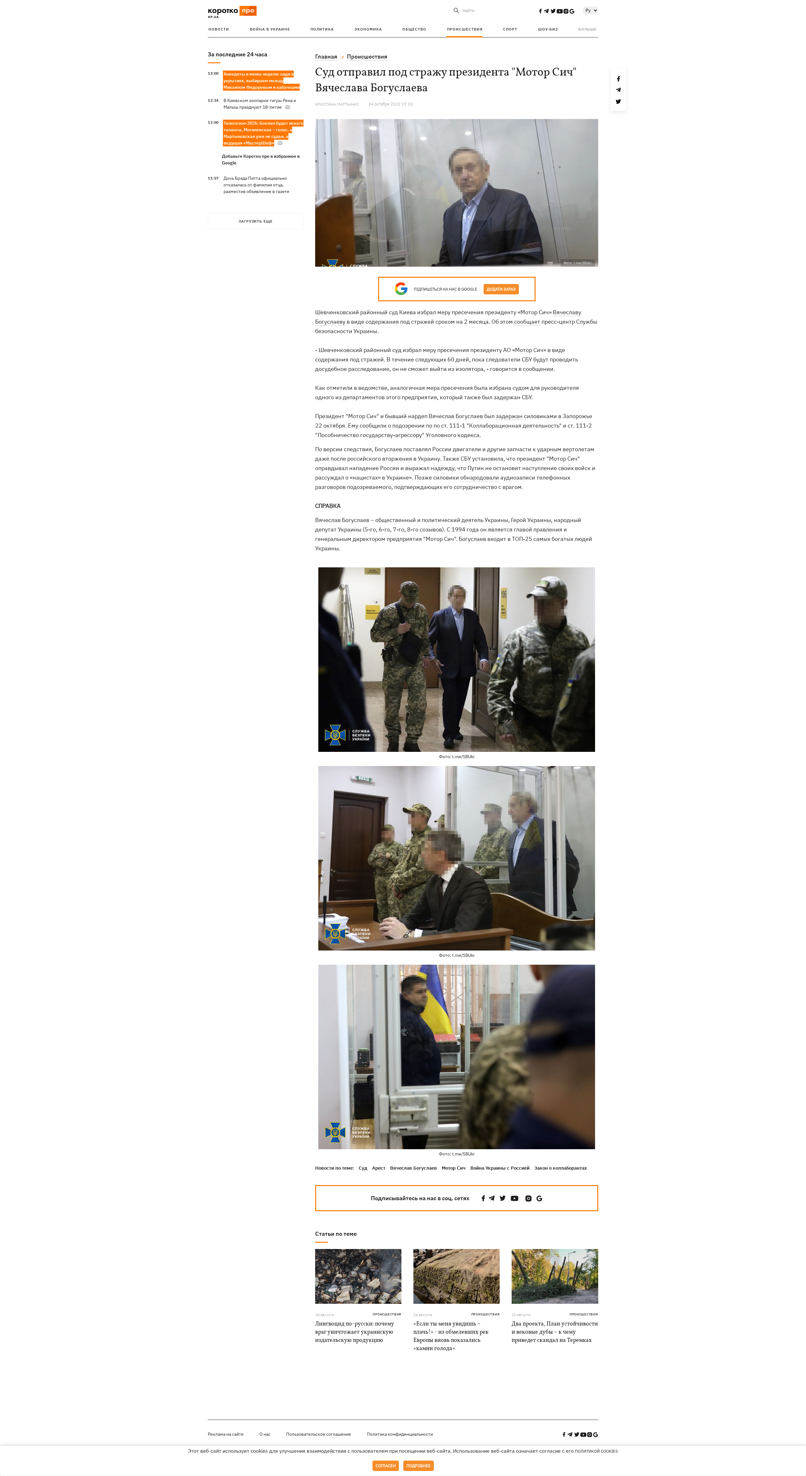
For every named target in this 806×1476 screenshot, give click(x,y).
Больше (587, 29)
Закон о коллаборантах (560, 1168)
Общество (414, 29)
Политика (322, 29)
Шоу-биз (548, 29)
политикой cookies (596, 1451)
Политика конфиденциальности (400, 1434)
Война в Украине (270, 29)
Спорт (510, 29)
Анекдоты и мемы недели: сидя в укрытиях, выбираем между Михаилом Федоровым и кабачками (262, 80)
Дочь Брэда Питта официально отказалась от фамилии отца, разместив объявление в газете (256, 184)
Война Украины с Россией (500, 1168)
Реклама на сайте (226, 1434)
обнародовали (479, 477)
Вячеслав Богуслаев (413, 1168)
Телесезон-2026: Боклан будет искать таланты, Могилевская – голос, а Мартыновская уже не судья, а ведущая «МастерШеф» (264, 133)
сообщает (527, 321)
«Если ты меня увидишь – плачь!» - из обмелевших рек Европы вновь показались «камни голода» (451, 1336)
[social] (540, 11)
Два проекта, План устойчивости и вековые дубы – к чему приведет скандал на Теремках (555, 1332)
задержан (509, 416)
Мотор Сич (454, 1168)
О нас (264, 1434)
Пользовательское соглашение (318, 1434)
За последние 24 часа (237, 54)
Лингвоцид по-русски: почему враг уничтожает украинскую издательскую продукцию (354, 1332)
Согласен (386, 1465)
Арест (378, 1168)
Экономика (368, 29)
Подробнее (418, 1465)
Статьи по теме (336, 1233)
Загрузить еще (256, 221)
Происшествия (465, 29)
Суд (363, 1168)
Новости (218, 29)
